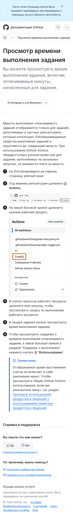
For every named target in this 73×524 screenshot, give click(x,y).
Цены (53, 506)
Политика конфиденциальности (20, 452)
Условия (36, 502)
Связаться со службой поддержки (29, 474)
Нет (27, 445)
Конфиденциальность (17, 506)
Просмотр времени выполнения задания (44, 37)
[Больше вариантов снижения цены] (46, 103)
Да (12, 445)
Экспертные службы (16, 510)
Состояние (40, 506)
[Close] (62, 6)
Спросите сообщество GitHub (25, 469)
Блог (35, 510)
